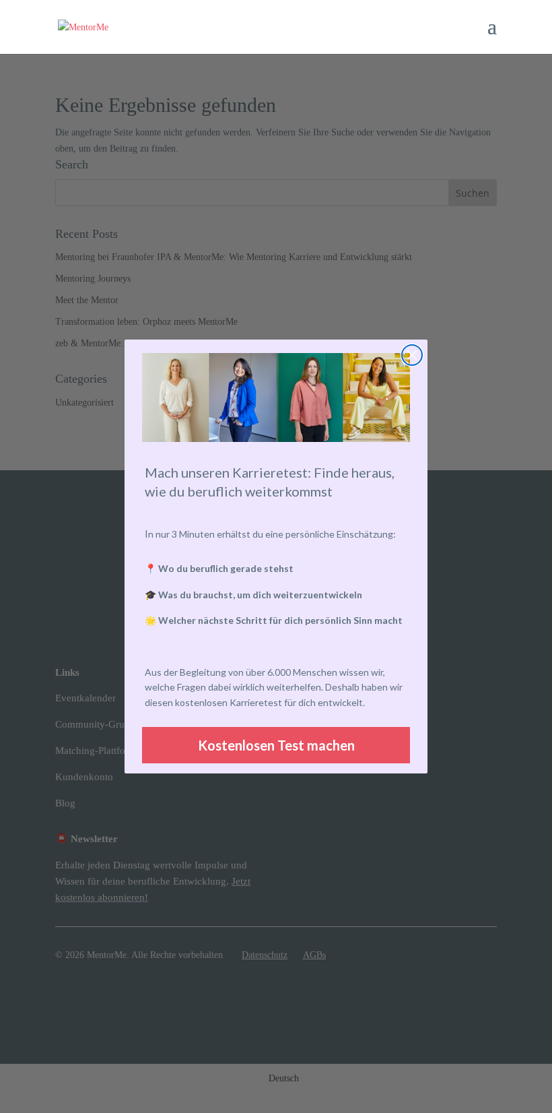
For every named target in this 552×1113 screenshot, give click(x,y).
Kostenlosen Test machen (276, 745)
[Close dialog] (412, 355)
